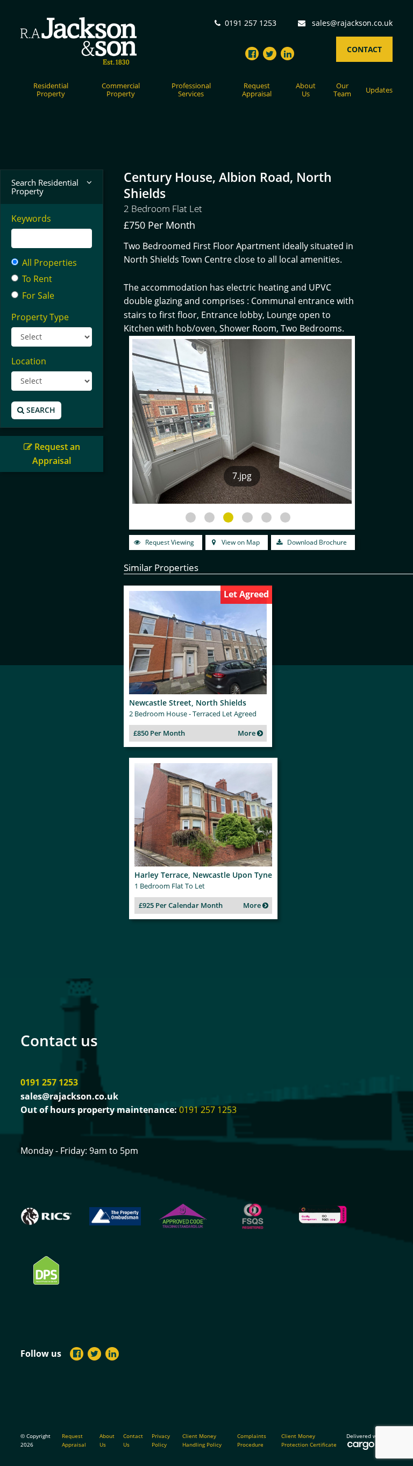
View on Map (240, 542)
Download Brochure (316, 542)
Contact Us (133, 1440)
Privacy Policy (161, 1440)
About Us (306, 90)
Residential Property (50, 90)
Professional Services (191, 90)
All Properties (49, 263)
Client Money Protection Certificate (309, 1440)
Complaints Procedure (251, 1440)
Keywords (31, 218)
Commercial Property (121, 90)
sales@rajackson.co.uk (352, 23)
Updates (379, 90)
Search (39, 410)
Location (28, 361)
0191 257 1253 (49, 1082)
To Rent (37, 279)
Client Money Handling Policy (202, 1440)
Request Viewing (169, 542)
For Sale (38, 295)
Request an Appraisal (56, 454)
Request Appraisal (257, 90)
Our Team (342, 90)
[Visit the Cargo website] (360, 1445)
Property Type (40, 317)
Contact (364, 49)
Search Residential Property (45, 187)
